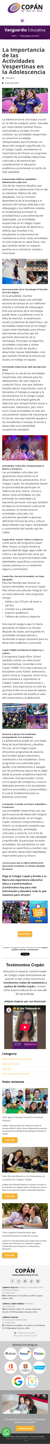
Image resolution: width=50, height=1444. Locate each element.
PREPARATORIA (21, 1320)
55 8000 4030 (9, 1306)
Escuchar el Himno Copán (25, 1335)
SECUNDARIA (7, 1320)
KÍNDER (16, 1290)
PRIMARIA (29, 1303)
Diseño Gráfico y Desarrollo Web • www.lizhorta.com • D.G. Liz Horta (26, 1440)
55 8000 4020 (9, 1322)
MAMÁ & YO (24, 1287)
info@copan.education (25, 1333)
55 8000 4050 (9, 1293)
